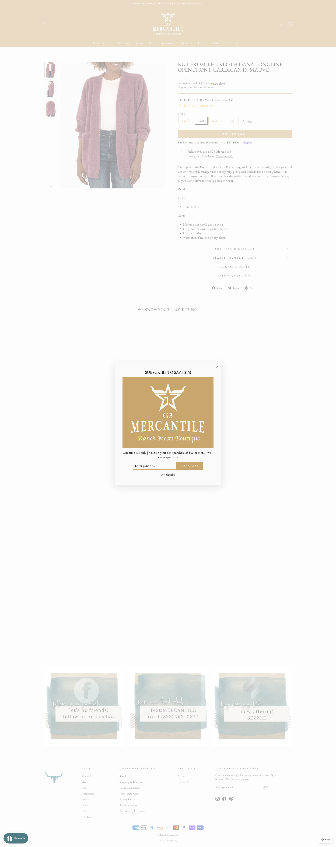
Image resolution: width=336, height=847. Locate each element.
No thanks (168, 474)
